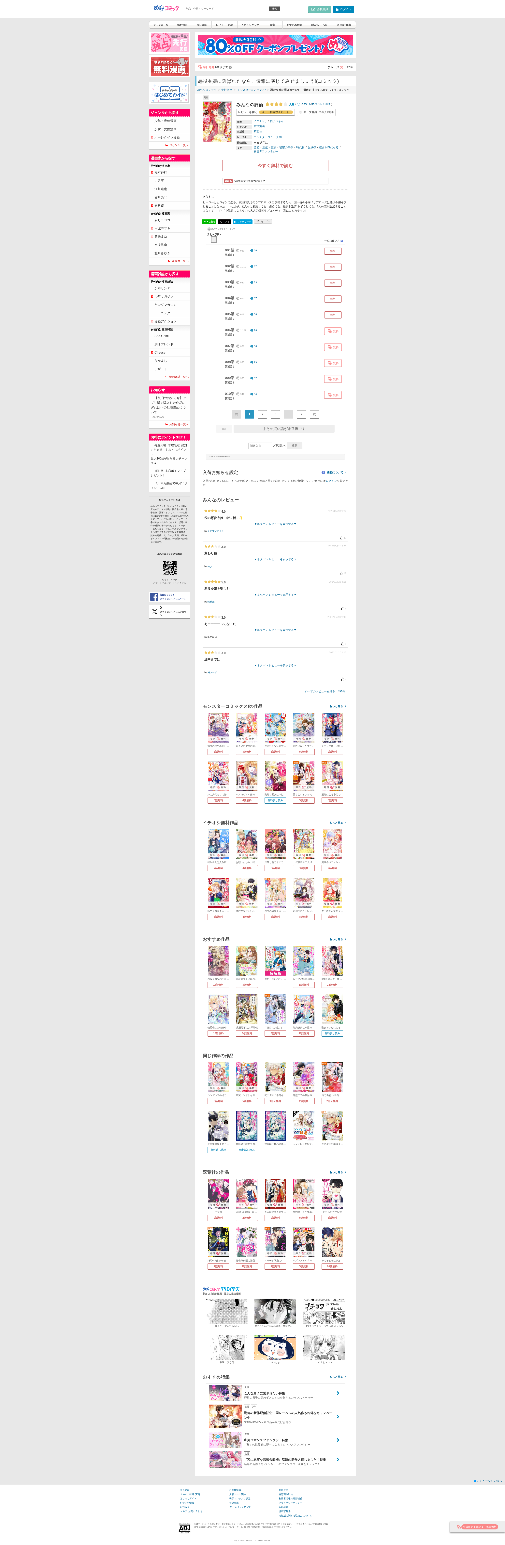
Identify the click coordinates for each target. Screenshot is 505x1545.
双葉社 (258, 131)
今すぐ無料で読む (275, 165)
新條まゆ (160, 236)
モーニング (162, 313)
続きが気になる (329, 147)
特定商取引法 (286, 1494)
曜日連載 (202, 24)
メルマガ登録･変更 (190, 1494)
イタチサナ (260, 121)
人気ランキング (250, 24)
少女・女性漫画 (165, 129)
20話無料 (332, 1266)
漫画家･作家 (344, 24)
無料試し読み (275, 800)
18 (255, 346)
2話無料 (332, 751)
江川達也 (160, 189)
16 (255, 314)
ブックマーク (242, 221)
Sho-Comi (161, 336)
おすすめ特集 (294, 24)
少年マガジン (163, 296)
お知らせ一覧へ (179, 424)
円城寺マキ (162, 228)
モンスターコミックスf (251, 89)
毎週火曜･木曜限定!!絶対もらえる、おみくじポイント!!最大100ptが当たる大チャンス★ (169, 454)
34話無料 (247, 1033)
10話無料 (304, 984)
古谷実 (159, 180)
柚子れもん (277, 121)
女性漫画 (226, 89)
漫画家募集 (285, 1511)
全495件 (306, 104)
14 (255, 394)
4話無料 (247, 800)
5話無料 (218, 751)
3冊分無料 (275, 1101)
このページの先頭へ (489, 1480)
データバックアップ (240, 1507)
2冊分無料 (332, 1101)
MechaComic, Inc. (264, 1540)
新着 (272, 24)
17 (255, 298)
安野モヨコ (162, 220)
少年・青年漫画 (165, 121)
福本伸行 (160, 172)
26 (255, 250)
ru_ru (210, 566)
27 (255, 266)
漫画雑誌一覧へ (179, 376)
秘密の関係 (286, 147)
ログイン (331, 480)
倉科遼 (159, 205)
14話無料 (218, 984)
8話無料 (303, 916)
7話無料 (218, 868)
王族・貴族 (269, 147)
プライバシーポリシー (290, 1502)
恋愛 (256, 147)
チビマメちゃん (216, 531)
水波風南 (160, 245)
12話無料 (247, 1266)
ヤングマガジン (165, 304)
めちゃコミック (207, 89)
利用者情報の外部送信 (290, 1498)
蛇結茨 (211, 601)
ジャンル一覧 (161, 24)
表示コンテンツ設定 (240, 1498)
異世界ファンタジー (266, 151)
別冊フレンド (163, 344)
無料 (333, 251)
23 (255, 282)
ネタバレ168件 (321, 104)
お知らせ (184, 1507)
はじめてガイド (188, 1498)
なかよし (160, 360)
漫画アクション (165, 321)
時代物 (300, 147)
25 (255, 362)
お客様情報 (235, 1490)
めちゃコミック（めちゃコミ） (245, 1540)
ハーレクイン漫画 (167, 137)
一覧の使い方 (333, 240)
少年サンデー (163, 288)
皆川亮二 (160, 197)
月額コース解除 (237, 1494)
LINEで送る (209, 221)
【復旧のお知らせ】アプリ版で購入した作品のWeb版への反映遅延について (168, 407)
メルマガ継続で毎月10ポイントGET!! (169, 485)
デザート (160, 369)
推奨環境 (234, 1502)
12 (255, 378)
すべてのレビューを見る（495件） (326, 691)
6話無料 (275, 1033)
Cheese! (160, 352)
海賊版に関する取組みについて (295, 1515)
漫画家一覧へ (180, 261)
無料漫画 (182, 24)
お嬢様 (312, 147)
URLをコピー (263, 221)
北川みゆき (162, 253)
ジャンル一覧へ (179, 145)
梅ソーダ (212, 672)
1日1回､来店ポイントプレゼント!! (168, 473)
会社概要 (283, 1507)
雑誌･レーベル (319, 24)
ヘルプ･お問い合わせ (191, 1511)
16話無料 (218, 1033)
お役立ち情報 (187, 1502)
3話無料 (247, 751)
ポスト (226, 221)
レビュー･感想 (224, 24)
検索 (274, 8)
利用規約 (283, 1490)
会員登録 (184, 1490)
